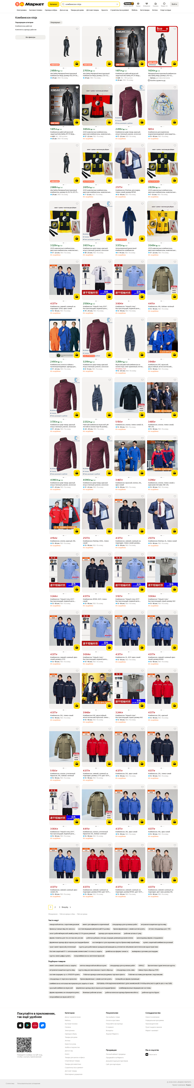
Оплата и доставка (113, 1020)
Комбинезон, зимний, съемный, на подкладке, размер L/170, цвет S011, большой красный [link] (96, 775)
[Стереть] (117, 4)
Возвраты (109, 1030)
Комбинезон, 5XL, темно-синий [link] (61, 715)
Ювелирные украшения (73, 1074)
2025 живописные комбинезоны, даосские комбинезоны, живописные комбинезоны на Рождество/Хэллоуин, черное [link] (96, 191)
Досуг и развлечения (72, 1017)
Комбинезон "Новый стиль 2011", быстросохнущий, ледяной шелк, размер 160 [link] (62, 600)
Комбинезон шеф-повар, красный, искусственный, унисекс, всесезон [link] (128, 133)
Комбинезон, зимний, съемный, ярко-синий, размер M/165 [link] (161, 658)
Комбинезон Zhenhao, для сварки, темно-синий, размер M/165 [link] (128, 191)
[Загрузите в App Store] (20, 1028)
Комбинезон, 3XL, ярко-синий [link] (126, 832)
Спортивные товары (72, 1061)
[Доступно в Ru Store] (42, 1028)
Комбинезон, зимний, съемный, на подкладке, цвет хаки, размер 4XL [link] (160, 891)
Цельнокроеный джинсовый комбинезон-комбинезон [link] (126, 249)
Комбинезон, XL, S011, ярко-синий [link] (128, 657)
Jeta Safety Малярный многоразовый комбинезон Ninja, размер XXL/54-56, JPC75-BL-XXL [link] (64, 75)
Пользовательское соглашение (28, 1083)
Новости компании (152, 1017)
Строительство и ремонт (74, 1067)
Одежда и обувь (71, 1034)
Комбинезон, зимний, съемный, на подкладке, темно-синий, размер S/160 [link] (128, 542)
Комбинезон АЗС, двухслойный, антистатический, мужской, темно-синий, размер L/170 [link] (96, 716)
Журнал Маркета (112, 1034)
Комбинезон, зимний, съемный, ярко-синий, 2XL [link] (64, 891)
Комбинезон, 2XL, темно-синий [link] (159, 773)
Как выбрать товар (113, 1017)
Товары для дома (71, 1037)
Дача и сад (69, 1051)
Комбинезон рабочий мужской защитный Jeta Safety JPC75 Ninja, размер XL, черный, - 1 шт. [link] (128, 75)
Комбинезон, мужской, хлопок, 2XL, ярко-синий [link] (129, 484)
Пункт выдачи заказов (154, 1027)
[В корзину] (76, 63)
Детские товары (71, 1071)
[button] (56, 22)
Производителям (152, 1024)
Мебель (68, 1020)
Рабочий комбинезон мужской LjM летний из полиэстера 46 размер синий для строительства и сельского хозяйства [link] (96, 426)
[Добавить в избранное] (77, 29)
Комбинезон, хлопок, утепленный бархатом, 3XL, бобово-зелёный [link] (62, 774)
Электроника (69, 1030)
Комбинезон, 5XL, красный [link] (158, 715)
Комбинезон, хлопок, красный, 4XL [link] (63, 541)
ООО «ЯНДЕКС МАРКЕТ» (182, 1082)
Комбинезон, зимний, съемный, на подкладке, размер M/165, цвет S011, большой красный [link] (129, 891)
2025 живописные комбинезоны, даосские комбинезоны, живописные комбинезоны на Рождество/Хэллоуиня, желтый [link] (161, 249)
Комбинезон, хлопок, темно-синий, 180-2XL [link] (161, 426)
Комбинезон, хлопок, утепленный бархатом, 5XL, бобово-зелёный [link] (95, 833)
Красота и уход (70, 1044)
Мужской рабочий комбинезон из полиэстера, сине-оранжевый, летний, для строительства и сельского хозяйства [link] (130, 366)
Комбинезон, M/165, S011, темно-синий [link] (95, 600)
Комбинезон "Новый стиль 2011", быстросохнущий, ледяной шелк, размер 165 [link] (128, 600)
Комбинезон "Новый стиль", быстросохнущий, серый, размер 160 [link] (161, 600)
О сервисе (110, 1027)
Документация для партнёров (117, 1061)
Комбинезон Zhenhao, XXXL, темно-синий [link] (96, 542)
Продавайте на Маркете (115, 1057)
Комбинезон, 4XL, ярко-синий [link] (159, 832)
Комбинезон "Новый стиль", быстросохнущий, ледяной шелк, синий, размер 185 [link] (95, 658)
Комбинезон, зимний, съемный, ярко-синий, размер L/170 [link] (64, 658)
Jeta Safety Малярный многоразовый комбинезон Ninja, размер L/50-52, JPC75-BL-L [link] (96, 75)
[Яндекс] (188, 1085)
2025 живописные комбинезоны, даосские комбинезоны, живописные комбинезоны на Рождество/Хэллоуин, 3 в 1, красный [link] (96, 133)
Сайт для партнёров (113, 1064)
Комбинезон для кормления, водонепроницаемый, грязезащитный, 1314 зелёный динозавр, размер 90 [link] (162, 133)
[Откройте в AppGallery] (35, 1028)
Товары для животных (73, 1064)
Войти (174, 4)
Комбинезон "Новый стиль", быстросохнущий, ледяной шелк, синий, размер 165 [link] (128, 307)
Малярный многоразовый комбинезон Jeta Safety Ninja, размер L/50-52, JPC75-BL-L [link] (162, 75)
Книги (67, 1054)
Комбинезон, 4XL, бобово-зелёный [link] (161, 306)
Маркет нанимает (152, 1030)
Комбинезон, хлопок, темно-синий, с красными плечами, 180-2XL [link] (161, 484)
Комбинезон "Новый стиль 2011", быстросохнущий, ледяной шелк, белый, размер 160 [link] (95, 307)
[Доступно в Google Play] (27, 1028)
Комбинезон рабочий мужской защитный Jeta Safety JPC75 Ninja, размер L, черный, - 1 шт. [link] (62, 133)
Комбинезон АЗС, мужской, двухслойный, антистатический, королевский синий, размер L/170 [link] (160, 366)
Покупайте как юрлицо (114, 1024)
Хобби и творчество (72, 1047)
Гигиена (68, 1027)
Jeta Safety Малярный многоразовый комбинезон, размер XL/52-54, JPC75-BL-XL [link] (64, 191)
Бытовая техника (71, 1024)
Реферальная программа (155, 1020)
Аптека (67, 1041)
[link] (64, 924)
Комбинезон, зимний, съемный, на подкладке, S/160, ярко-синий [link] (62, 307)
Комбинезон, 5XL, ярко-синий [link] (126, 773)
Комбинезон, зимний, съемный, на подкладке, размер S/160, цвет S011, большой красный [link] (96, 891)
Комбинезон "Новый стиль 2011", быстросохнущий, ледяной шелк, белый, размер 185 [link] (62, 833)
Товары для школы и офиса (75, 1057)
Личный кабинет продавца (115, 1054)
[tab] (21, 10)
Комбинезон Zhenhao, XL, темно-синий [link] (162, 541)
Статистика (10, 1083)
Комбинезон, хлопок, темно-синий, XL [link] (129, 425)
